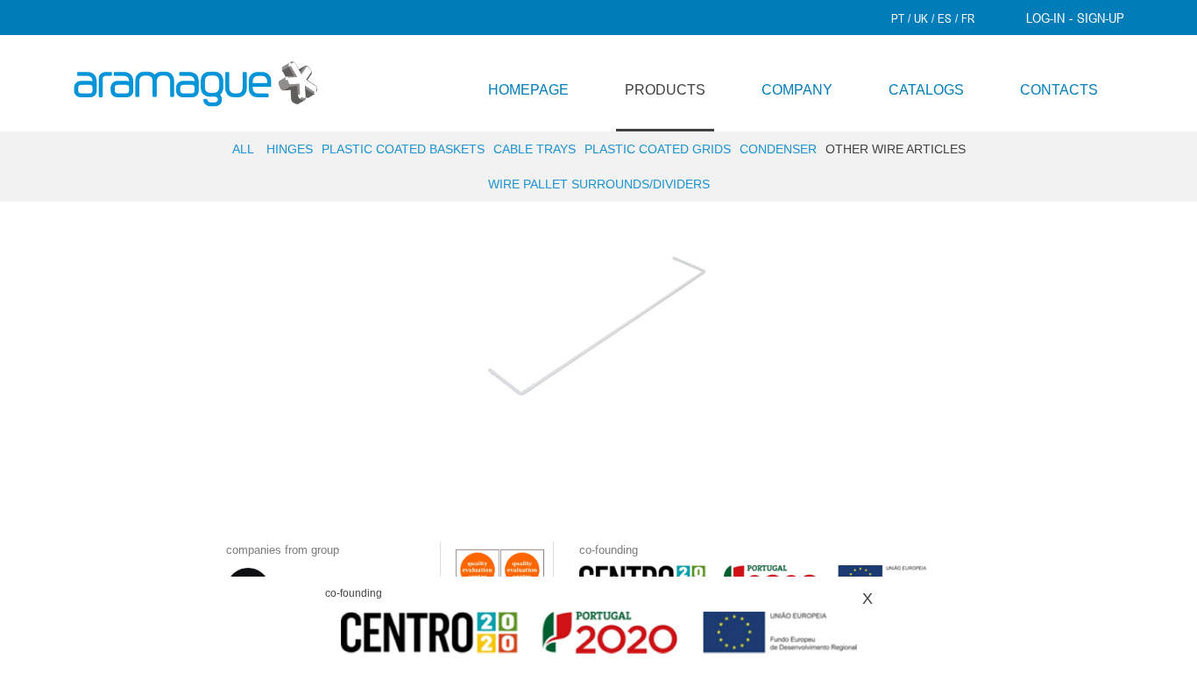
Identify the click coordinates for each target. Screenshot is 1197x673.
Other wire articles (895, 149)
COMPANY (796, 89)
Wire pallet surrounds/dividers (599, 184)
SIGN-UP (1100, 17)
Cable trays (534, 149)
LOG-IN (1045, 17)
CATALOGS (926, 89)
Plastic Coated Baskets (403, 149)
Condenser (778, 149)
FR (967, 18)
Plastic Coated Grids (657, 149)
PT (897, 18)
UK (921, 18)
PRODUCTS (665, 89)
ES (945, 18)
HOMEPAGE (528, 89)
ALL (243, 149)
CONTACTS (1059, 89)
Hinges (289, 149)
